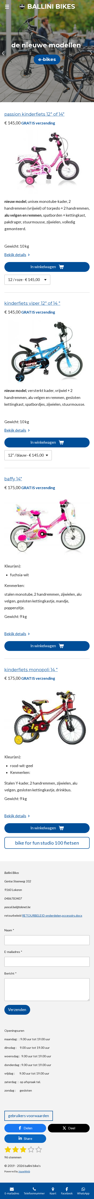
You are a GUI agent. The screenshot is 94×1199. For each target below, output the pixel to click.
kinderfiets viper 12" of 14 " (32, 303)
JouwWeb (24, 1171)
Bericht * (10, 973)
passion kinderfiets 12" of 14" (34, 114)
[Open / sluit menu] (7, 6)
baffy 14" (13, 478)
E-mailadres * (13, 952)
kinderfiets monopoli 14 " (31, 669)
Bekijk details (15, 254)
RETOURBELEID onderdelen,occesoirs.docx (52, 915)
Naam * (9, 930)
